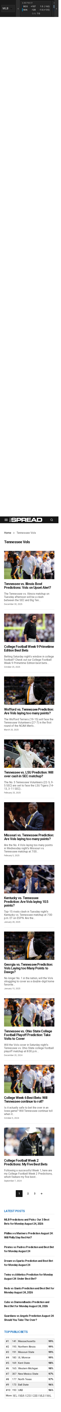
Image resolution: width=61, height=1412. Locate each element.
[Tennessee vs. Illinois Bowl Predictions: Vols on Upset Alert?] (29, 565)
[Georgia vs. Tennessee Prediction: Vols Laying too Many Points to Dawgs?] (29, 946)
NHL (49, 1395)
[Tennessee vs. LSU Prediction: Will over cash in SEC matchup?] (29, 753)
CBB (35, 1395)
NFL (15, 1395)
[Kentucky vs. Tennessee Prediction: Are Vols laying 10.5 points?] (29, 879)
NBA (21, 1395)
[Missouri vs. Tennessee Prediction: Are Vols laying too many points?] (29, 816)
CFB (28, 1395)
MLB (42, 1395)
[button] (6, 520)
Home (7, 532)
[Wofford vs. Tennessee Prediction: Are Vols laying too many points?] (29, 690)
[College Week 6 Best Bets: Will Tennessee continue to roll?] (29, 1079)
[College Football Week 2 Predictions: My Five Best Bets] (29, 1142)
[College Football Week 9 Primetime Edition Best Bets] (29, 628)
